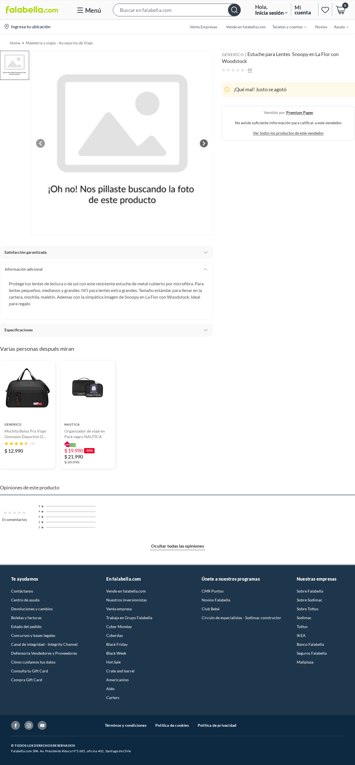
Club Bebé (210, 608)
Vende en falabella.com (126, 591)
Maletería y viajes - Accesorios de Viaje (59, 42)
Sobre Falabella (310, 591)
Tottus (302, 626)
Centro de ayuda (25, 600)
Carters (112, 697)
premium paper (299, 112)
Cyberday (114, 635)
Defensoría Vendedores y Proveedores (44, 653)
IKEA (301, 635)
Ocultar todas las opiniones (177, 545)
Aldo (110, 688)
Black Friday (117, 644)
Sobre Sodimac (309, 600)
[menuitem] (286, 26)
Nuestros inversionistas (126, 600)
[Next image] (203, 143)
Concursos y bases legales (33, 635)
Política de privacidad (217, 725)
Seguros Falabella (312, 653)
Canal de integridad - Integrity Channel (44, 644)
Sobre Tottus (307, 608)
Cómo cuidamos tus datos (33, 662)
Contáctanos (22, 591)
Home (15, 42)
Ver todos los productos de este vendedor (288, 133)
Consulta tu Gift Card (29, 671)
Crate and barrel (120, 671)
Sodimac (304, 617)
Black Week (116, 653)
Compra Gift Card (26, 679)
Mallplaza (305, 662)
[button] (177, 9)
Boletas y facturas (26, 617)
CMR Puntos (213, 591)
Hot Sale (113, 662)
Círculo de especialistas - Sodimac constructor (241, 617)
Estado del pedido (26, 626)
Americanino (117, 679)
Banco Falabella (310, 644)
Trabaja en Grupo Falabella (129, 617)
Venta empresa (119, 608)
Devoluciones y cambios (32, 608)
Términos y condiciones (125, 725)
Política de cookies (172, 725)
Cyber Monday (119, 626)
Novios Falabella (216, 600)
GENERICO (233, 54)
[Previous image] (40, 143)
